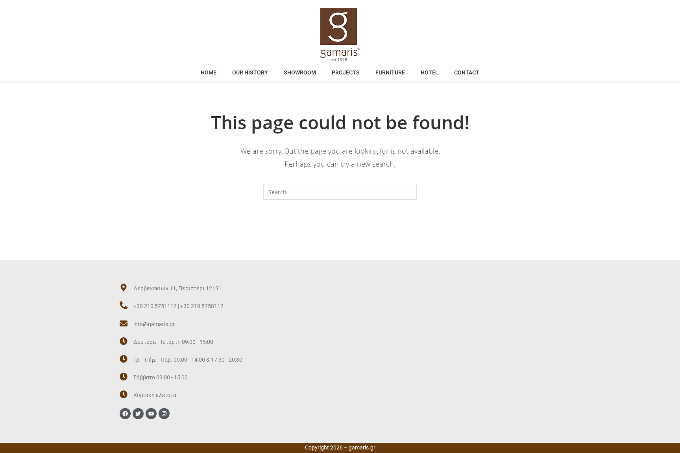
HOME (208, 72)
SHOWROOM (300, 72)
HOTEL (429, 72)
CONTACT (466, 72)
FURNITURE (390, 72)
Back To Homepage (340, 231)
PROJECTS (346, 72)
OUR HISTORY (250, 72)
